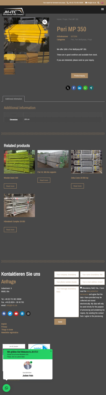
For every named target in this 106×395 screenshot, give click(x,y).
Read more (10, 186)
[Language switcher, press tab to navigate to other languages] (102, 3)
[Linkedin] (22, 313)
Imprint (4, 323)
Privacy (4, 326)
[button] (102, 9)
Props (65, 19)
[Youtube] (16, 313)
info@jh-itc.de (91, 3)
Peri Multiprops (80, 39)
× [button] (51, 351)
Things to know (7, 329)
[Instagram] (28, 313)
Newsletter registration (9, 332)
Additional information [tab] (13, 98)
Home (59, 19)
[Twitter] (10, 313)
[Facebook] (4, 313)
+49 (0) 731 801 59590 (76, 3)
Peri (72, 39)
